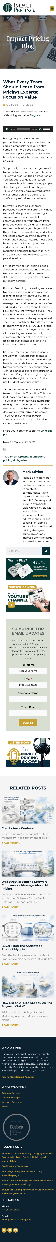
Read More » (11, 843)
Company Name (28, 693)
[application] (28, 129)
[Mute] (40, 129)
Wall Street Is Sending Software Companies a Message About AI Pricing (25, 885)
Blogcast (35, 115)
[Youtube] (9, 1230)
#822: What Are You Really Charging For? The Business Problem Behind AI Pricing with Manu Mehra (27, 1157)
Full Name (28, 664)
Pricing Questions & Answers (18, 1077)
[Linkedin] (15, 1230)
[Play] (7, 129)
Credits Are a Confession (19, 828)
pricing (14, 456)
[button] (52, 8)
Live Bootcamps (11, 1097)
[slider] (47, 129)
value (23, 460)
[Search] (46, 551)
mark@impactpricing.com (16, 1219)
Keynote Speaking (12, 1102)
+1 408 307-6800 (10, 1209)
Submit (28, 722)
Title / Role (28, 707)
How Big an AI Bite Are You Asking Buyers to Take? (27, 1004)
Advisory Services (11, 1093)
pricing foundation (32, 456)
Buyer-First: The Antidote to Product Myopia (22, 947)
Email (28, 679)
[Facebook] (4, 1230)
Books (5, 1106)
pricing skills (11, 460)
